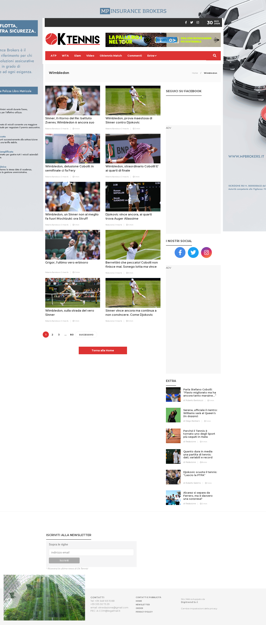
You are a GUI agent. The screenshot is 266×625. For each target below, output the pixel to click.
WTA (65, 55)
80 (72, 334)
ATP (53, 55)
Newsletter (143, 604)
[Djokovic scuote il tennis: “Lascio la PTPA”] (200, 479)
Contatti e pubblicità (148, 597)
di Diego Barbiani (191, 421)
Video (90, 55)
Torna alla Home (103, 350)
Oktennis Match (111, 55)
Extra (150, 55)
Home (195, 73)
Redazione (110, 225)
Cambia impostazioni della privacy (199, 608)
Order (139, 608)
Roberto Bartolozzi (53, 129)
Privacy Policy (144, 612)
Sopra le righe (58, 544)
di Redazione (189, 441)
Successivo (86, 334)
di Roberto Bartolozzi (193, 400)
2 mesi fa (64, 129)
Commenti (134, 55)
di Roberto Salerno (192, 483)
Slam (77, 55)
